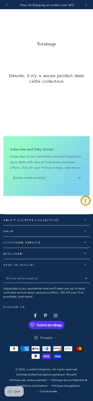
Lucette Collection (39, 369)
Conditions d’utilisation (32, 385)
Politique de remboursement (28, 380)
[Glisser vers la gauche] (7, 5)
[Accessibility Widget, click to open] (86, 200)
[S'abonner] (80, 178)
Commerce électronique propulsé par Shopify (46, 374)
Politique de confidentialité (69, 380)
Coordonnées (49, 391)
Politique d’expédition (66, 385)
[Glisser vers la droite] (86, 5)
